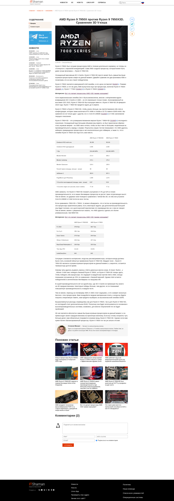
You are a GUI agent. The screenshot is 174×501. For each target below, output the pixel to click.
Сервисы (102, 2)
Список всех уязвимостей (133, 493)
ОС (72, 2)
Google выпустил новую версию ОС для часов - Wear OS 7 (39, 65)
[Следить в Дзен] (53, 490)
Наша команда (129, 489)
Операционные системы (133, 497)
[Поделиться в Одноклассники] (132, 33)
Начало (33, 23)
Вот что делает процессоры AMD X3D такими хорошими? (86, 93)
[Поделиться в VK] (132, 19)
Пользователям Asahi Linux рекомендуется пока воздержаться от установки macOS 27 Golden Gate (40, 86)
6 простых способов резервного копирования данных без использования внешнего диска (38, 79)
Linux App (90, 2)
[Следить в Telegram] (44, 490)
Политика (127, 485)
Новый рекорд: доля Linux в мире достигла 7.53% (39, 59)
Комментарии (35, 26)
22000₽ (101, 89)
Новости (64, 2)
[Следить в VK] (49, 490)
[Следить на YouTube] (42, 490)
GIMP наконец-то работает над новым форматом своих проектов (39, 53)
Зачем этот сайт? (78, 498)
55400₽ (115, 84)
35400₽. (59, 89)
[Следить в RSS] (39, 490)
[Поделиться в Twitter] (132, 29)
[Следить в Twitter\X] (46, 490)
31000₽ (113, 120)
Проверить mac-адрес (80, 495)
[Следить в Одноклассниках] (51, 490)
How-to (80, 2)
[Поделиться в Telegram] (132, 24)
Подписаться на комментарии (108, 440)
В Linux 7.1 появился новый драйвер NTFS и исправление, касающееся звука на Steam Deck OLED (40, 72)
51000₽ (104, 114)
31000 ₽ (79, 89)
